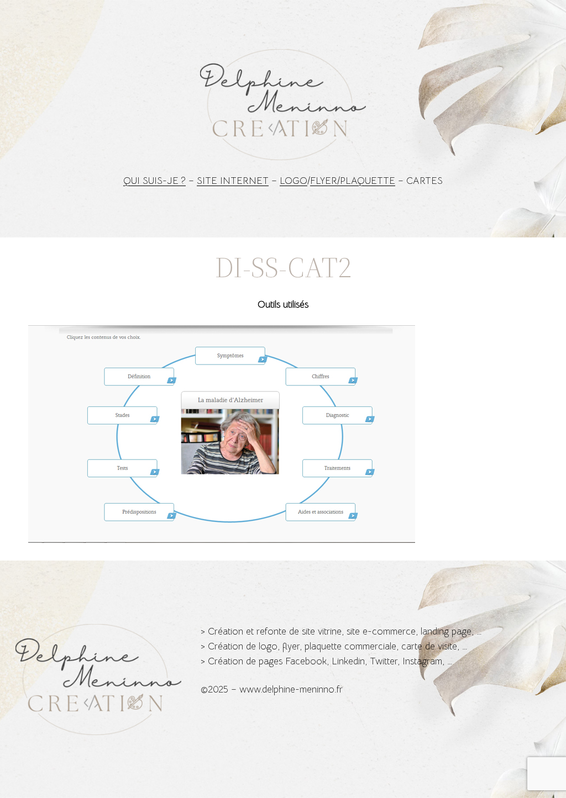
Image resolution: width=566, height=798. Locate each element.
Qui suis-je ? (154, 181)
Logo (293, 181)
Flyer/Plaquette (352, 181)
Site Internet (233, 181)
